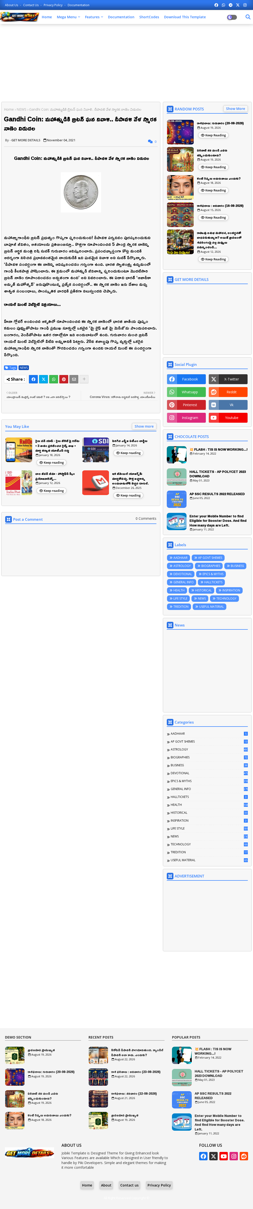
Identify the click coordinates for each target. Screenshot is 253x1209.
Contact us (31, 5)
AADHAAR (180, 558)
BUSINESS (237, 566)
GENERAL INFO (183, 582)
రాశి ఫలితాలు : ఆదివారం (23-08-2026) (136, 1071)
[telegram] (231, 5)
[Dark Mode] (248, 17)
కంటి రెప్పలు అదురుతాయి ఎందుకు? (219, 178)
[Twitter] (43, 379)
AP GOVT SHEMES (210, 558)
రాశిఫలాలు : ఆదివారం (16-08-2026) (220, 205)
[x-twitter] (238, 5)
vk (231, 404)
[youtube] (223, 1156)
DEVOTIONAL (182, 574)
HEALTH (179, 590)
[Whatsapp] (53, 379)
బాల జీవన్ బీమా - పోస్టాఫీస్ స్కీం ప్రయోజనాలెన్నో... (55, 476)
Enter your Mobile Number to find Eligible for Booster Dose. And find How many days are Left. (218, 520)
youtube (231, 417)
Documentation (78, 5)
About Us (12, 5)
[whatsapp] (223, 5)
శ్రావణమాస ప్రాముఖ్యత (41, 1050)
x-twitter (231, 379)
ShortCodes (149, 17)
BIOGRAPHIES (210, 566)
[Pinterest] (63, 379)
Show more (144, 426)
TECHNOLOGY (226, 598)
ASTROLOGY (182, 566)
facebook (190, 379)
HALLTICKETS (213, 582)
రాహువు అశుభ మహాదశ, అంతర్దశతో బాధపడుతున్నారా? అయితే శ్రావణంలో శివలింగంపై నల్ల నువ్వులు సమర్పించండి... (219, 240)
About (106, 1185)
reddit (232, 392)
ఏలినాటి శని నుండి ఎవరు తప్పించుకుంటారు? (212, 153)
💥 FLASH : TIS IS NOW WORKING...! (219, 449)
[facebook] (216, 5)
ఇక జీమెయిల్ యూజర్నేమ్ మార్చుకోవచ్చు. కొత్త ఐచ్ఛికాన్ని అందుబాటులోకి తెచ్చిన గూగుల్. (130, 478)
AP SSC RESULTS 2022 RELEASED (217, 494)
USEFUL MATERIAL (211, 606)
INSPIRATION (231, 590)
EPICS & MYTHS (213, 574)
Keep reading (54, 462)
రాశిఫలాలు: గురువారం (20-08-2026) (220, 123)
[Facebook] (33, 379)
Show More (235, 108)
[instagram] (245, 5)
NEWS (21, 109)
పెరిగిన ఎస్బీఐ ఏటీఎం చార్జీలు (130, 440)
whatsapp (190, 392)
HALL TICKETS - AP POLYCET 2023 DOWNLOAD (218, 473)
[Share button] (84, 379)
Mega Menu (67, 17)
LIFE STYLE (180, 598)
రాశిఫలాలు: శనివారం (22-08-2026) (134, 1093)
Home (47, 17)
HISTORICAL (203, 590)
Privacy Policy (53, 5)
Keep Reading (215, 135)
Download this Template (185, 17)
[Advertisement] (126, 63)
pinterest (190, 404)
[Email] (73, 379)
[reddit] (244, 1156)
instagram (190, 417)
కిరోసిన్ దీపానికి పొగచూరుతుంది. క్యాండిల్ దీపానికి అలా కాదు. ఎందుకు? (137, 1052)
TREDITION (181, 606)
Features (92, 17)
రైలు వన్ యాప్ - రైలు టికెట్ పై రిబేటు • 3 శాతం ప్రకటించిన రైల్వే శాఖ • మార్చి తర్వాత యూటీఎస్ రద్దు (57, 445)
